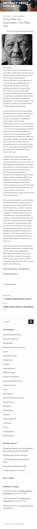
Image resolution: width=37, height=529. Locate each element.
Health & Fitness (9, 373)
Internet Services (9, 385)
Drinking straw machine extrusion (15, 455)
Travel (5, 427)
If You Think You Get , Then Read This (16, 269)
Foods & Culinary (9, 368)
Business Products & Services (14, 347)
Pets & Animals (8, 402)
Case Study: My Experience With (15, 466)
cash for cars (26, 506)
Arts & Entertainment (11, 339)
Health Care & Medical (11, 377)
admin (21, 16)
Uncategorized (8, 431)
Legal (5, 389)
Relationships (8, 410)
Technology (7, 423)
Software (6, 415)
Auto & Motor (8, 343)
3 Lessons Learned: (10, 274)
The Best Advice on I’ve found (13, 470)
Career (5, 352)
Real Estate (11, 284)
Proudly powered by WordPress (13, 524)
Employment (7, 360)
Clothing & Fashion (10, 356)
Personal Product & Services (13, 398)
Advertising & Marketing (12, 335)
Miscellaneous (8, 394)
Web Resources (8, 436)
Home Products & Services (13, 381)
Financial (6, 364)
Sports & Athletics (9, 419)
